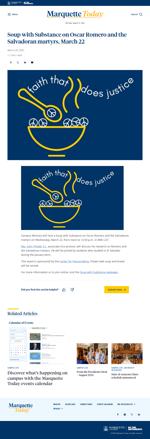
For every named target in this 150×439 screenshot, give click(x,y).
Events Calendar (105, 404)
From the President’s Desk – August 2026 (92, 373)
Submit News (86, 404)
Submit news (115, 289)
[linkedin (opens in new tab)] (139, 414)
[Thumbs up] (64, 289)
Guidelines (70, 404)
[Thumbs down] (72, 289)
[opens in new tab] (20, 3)
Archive (56, 404)
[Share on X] (18, 62)
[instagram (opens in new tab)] (124, 414)
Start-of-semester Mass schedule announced (124, 375)
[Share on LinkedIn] (25, 62)
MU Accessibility (125, 404)
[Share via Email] (32, 62)
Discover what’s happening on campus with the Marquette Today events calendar (37, 378)
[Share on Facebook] (11, 62)
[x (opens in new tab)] (131, 414)
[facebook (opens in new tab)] (117, 414)
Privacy (56, 408)
